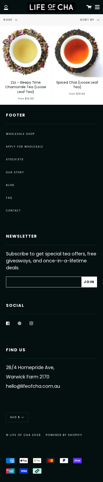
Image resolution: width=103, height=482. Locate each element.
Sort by (88, 20)
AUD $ (15, 417)
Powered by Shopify (64, 435)
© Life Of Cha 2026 (23, 435)
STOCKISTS (15, 159)
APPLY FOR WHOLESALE (24, 146)
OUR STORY (15, 172)
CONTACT (13, 210)
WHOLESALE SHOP (20, 134)
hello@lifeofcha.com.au (33, 386)
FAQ (9, 198)
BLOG (10, 185)
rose (9, 20)
